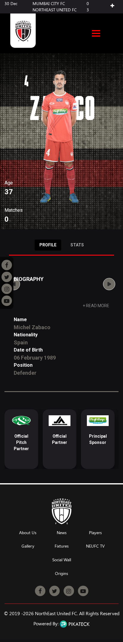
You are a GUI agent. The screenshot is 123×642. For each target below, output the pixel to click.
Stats (77, 245)
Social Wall (61, 559)
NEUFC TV (95, 546)
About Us (27, 532)
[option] (33, 439)
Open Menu (96, 34)
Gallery (27, 546)
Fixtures (62, 546)
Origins (61, 573)
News (62, 532)
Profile (47, 245)
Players (95, 532)
